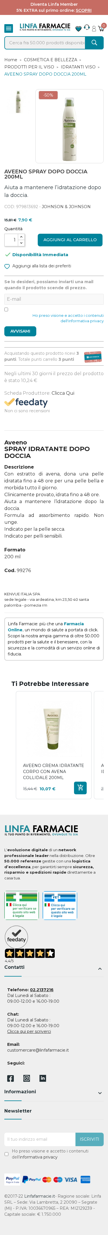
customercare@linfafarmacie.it (38, 1050)
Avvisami (20, 331)
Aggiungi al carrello (70, 239)
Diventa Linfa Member (54, 4)
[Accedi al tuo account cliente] (94, 27)
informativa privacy (39, 1157)
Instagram (26, 1080)
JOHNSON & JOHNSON (66, 206)
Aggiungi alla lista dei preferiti (41, 266)
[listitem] (54, 745)
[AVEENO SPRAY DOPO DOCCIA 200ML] (18, 101)
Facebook (10, 1079)
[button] (10, 745)
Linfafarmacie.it (39, 1196)
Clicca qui (63, 393)
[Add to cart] (80, 788)
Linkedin (42, 1080)
